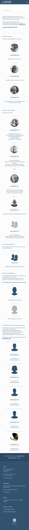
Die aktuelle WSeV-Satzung (8, 509)
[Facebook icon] (13, 525)
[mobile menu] (27, 2)
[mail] (14, 169)
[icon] (15, 525)
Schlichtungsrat (6, 491)
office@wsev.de (9, 477)
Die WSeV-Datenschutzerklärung (9, 511)
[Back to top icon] (14, 520)
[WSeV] (6, 2)
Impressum (14, 523)
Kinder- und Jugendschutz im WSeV (10, 489)
